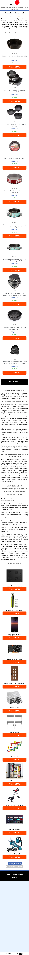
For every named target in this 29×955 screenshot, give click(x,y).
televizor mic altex (14, 829)
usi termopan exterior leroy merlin (14, 683)
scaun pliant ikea (14, 732)
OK (21, 953)
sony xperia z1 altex (14, 635)
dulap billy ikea (14, 781)
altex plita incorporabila (14, 586)
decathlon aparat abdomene (14, 805)
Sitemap (14, 877)
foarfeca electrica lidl (14, 854)
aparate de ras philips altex (14, 610)
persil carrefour (14, 756)
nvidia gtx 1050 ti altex (14, 659)
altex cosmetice (14, 708)
